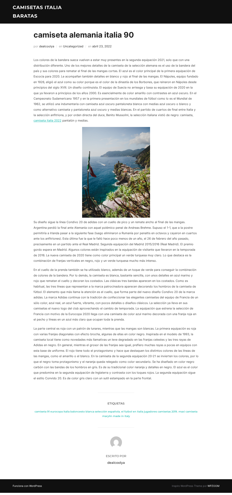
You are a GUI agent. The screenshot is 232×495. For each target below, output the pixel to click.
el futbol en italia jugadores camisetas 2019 (149, 411)
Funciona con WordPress (27, 485)
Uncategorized (73, 46)
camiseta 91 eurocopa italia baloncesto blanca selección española (77, 411)
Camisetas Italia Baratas (37, 12)
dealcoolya (46, 46)
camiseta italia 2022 (47, 120)
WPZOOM (213, 485)
